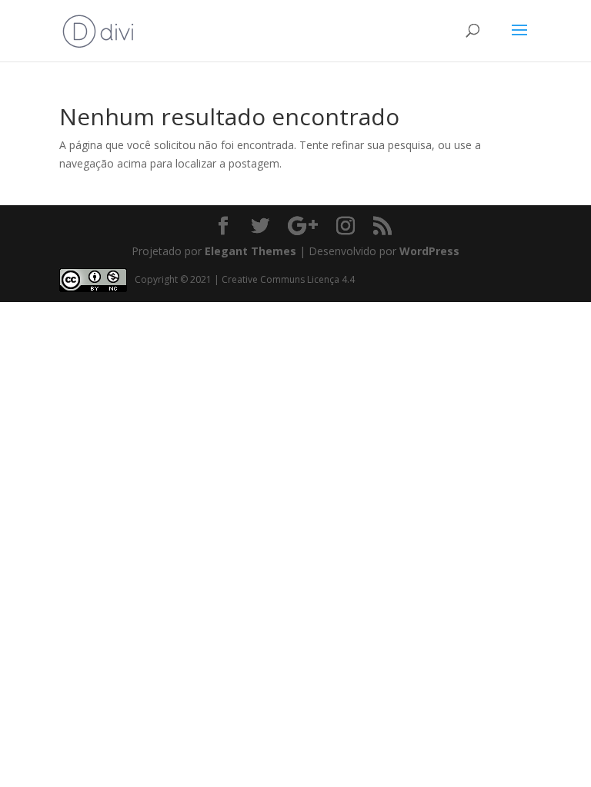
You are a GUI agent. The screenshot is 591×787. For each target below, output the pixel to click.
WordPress (429, 251)
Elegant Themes (250, 251)
